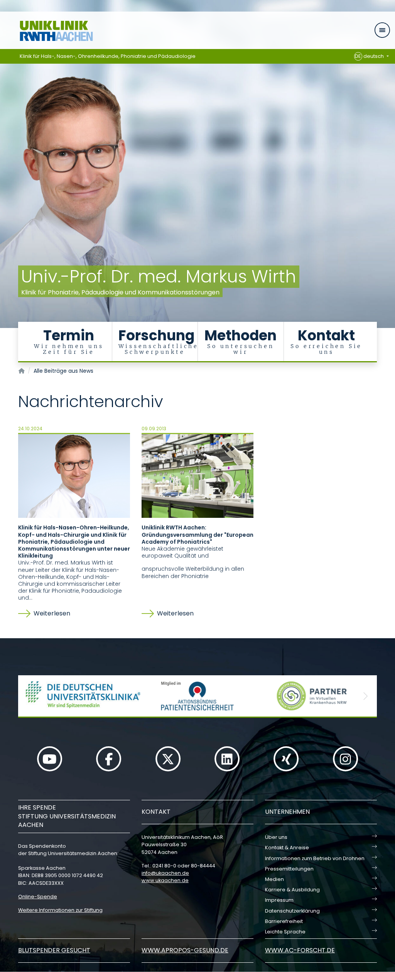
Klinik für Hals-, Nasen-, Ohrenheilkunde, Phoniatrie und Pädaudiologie (108, 56)
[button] (29, 696)
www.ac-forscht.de (300, 950)
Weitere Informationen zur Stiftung (60, 910)
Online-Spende (37, 896)
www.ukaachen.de (165, 880)
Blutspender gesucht (54, 950)
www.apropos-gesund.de (185, 950)
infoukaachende (165, 873)
